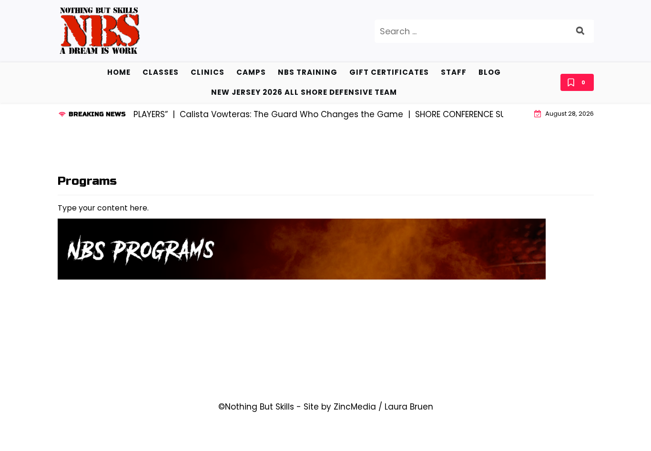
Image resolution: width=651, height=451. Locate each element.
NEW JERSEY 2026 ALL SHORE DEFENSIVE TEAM (304, 92)
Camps (251, 72)
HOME (119, 72)
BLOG (489, 72)
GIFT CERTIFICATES (389, 72)
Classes (160, 72)
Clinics (207, 72)
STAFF (454, 72)
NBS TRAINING (307, 72)
